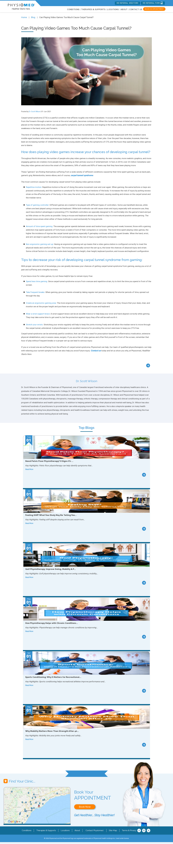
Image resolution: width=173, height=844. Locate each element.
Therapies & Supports (46, 830)
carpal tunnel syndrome (82, 175)
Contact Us (135, 9)
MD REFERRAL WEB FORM (127, 3)
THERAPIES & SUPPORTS (93, 9)
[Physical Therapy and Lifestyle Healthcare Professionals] (21, 6)
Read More (29, 469)
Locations (65, 830)
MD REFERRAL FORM (152, 3)
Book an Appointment (154, 9)
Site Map (113, 830)
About (124, 9)
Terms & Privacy (129, 830)
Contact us (96, 350)
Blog (33, 17)
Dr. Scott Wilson (34, 111)
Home (24, 17)
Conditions (26, 830)
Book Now (85, 806)
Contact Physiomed (94, 830)
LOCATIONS (113, 9)
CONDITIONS (73, 9)
